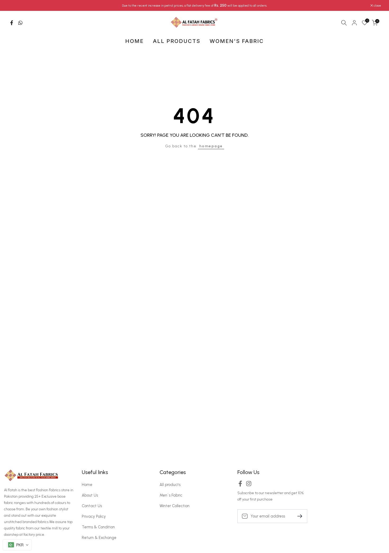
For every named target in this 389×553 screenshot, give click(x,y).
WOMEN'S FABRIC (237, 41)
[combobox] (17, 544)
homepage (211, 146)
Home (87, 484)
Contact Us (92, 505)
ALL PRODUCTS (176, 41)
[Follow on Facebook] (240, 485)
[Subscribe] (297, 515)
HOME (134, 41)
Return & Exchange (99, 537)
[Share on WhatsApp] (20, 23)
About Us (90, 495)
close (14, 5)
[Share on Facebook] (11, 23)
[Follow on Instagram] (249, 485)
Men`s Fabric (171, 495)
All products (170, 484)
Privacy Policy (94, 516)
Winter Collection (174, 505)
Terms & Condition (98, 527)
